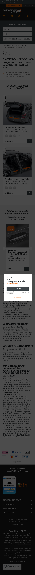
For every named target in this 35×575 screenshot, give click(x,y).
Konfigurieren (25, 292)
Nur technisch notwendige (10, 292)
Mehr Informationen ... (14, 284)
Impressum (17, 297)
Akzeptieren (17, 288)
